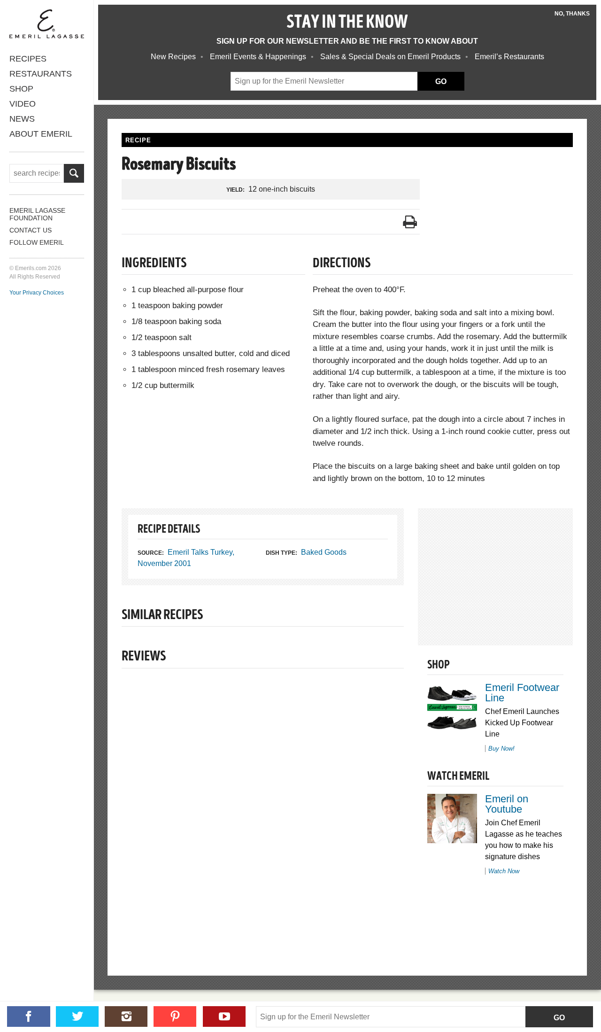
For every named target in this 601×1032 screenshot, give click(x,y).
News (22, 119)
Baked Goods (324, 552)
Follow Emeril (36, 242)
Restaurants (40, 73)
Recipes (27, 58)
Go (559, 1018)
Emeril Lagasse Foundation (37, 214)
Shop (21, 88)
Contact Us (30, 230)
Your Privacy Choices (36, 292)
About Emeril (40, 134)
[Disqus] (263, 806)
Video (22, 104)
